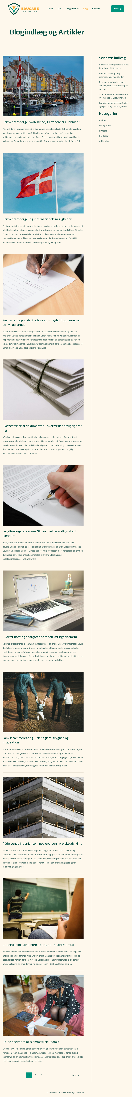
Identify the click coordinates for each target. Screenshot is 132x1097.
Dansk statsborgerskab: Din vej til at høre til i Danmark (41, 122)
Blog (85, 8)
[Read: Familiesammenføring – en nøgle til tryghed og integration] (43, 701)
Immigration (105, 125)
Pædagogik (104, 136)
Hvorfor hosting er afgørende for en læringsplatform (40, 637)
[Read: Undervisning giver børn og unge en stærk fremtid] (43, 908)
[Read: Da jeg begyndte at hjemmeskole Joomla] (43, 1005)
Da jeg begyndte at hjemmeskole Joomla (31, 1042)
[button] (117, 8)
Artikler (102, 120)
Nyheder (103, 130)
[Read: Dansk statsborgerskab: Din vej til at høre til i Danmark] (43, 86)
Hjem (50, 8)
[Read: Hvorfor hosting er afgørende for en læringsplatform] (43, 600)
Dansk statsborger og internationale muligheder (37, 219)
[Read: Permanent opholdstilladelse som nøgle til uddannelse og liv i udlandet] (43, 284)
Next (76, 1075)
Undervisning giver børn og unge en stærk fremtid (38, 944)
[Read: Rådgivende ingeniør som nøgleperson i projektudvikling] (43, 807)
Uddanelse (104, 141)
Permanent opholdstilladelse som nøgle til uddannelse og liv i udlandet (114, 85)
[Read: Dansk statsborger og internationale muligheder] (43, 183)
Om (59, 8)
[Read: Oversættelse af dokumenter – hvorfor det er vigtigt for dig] (43, 389)
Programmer (72, 8)
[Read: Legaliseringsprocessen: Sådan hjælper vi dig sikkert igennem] (43, 495)
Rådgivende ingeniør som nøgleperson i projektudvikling (42, 843)
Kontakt (96, 8)
